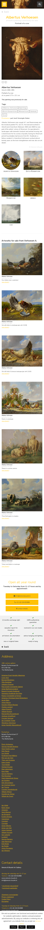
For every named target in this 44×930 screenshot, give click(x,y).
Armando (5, 810)
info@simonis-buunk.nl (9, 880)
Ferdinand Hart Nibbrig (9, 756)
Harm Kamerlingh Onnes (10, 778)
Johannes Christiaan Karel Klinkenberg (15, 698)
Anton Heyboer (7, 830)
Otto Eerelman (7, 682)
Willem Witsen (7, 792)
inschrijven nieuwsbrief (10, 886)
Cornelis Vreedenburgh (9, 789)
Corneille (5, 823)
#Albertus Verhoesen (9, 108)
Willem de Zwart (7, 796)
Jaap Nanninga (7, 842)
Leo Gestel (5, 753)
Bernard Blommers (8, 680)
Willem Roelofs (7, 712)
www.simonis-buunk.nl (9, 878)
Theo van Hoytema (8, 760)
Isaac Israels (6, 762)
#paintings (22, 108)
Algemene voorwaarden (10, 895)
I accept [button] (30, 927)
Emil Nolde (5, 844)
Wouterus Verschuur (9, 723)
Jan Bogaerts (6, 814)
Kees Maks (5, 771)
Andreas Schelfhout (8, 716)
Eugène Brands (7, 817)
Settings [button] (13, 927)
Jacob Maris (5, 700)
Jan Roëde (5, 846)
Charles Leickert (7, 707)
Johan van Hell (7, 828)
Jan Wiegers (6, 851)
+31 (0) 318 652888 (23, 602)
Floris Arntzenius (7, 744)
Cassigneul (5, 819)
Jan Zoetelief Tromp (8, 721)
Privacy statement (8, 897)
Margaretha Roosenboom (10, 714)
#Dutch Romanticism (9, 111)
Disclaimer (5, 901)
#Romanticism (23, 111)
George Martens (7, 774)
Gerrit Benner (6, 812)
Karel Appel (6, 808)
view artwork (5, 282)
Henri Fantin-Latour (8, 749)
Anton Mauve (6, 703)
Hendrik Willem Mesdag (10, 705)
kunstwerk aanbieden (9, 888)
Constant (5, 821)
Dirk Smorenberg (7, 783)
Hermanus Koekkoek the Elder (12, 693)
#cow (4, 115)
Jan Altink (5, 805)
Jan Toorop (5, 787)
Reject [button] (22, 927)
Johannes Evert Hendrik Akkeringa (13, 675)
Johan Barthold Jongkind (10, 689)
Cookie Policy (6, 899)
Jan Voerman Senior (8, 785)
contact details (22, 609)
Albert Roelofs (7, 709)
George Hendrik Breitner (10, 747)
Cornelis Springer (7, 718)
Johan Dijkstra (6, 826)
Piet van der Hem (7, 758)
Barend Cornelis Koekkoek (10, 691)
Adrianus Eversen (8, 684)
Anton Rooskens (7, 848)
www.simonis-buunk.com (10, 910)
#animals (33, 111)
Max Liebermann (7, 769)
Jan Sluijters (6, 780)
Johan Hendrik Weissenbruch (11, 725)
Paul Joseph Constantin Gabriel (12, 687)
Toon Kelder (6, 765)
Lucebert (5, 837)
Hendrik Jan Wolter (8, 794)
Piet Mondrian (6, 776)
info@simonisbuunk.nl (22, 596)
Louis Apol (5, 678)
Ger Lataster (6, 835)
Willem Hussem (7, 833)
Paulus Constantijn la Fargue (11, 696)
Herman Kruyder (7, 767)
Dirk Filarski (5, 751)
